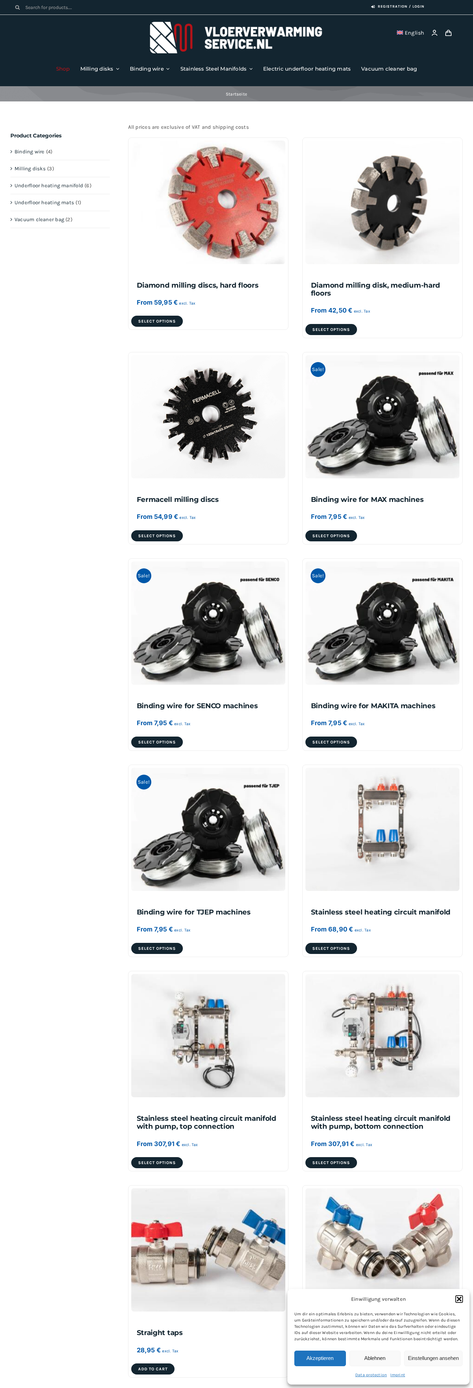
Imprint (397, 1374)
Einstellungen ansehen (433, 1358)
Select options (157, 321)
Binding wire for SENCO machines (197, 706)
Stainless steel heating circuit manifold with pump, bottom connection (380, 1122)
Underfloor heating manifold (49, 185)
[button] (459, 1299)
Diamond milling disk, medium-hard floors (375, 289)
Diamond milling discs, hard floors (198, 285)
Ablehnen (374, 1358)
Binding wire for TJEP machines (194, 912)
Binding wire (30, 151)
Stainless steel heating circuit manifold (380, 912)
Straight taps (160, 1332)
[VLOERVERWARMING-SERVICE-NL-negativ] (236, 24)
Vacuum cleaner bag (39, 219)
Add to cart (153, 1369)
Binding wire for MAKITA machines (373, 706)
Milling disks (30, 168)
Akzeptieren (319, 1358)
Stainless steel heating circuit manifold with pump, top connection (206, 1122)
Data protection (371, 1374)
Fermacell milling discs (178, 499)
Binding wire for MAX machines (367, 499)
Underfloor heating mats (44, 202)
